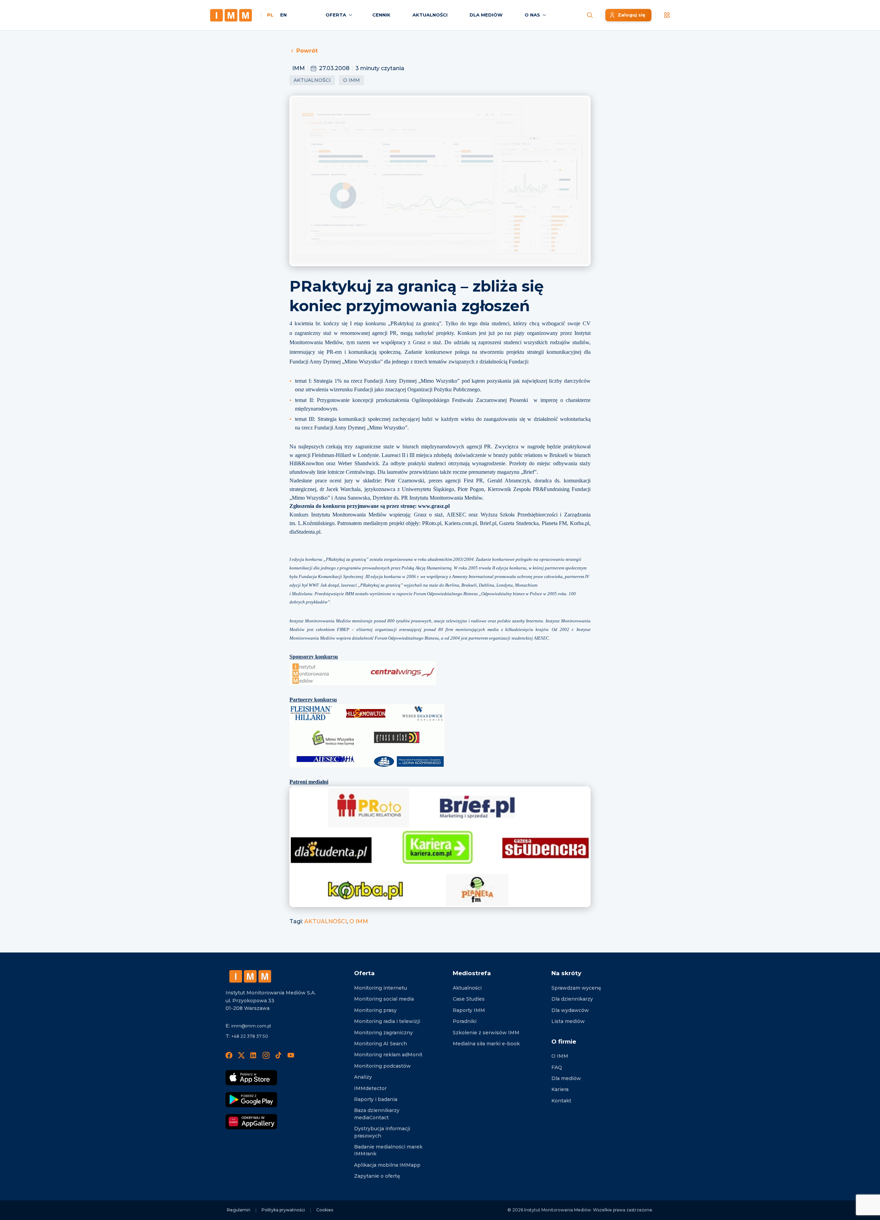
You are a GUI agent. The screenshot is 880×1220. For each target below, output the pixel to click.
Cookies (324, 1209)
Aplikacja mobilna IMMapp (387, 1165)
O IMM (351, 80)
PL (270, 15)
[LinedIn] (253, 1055)
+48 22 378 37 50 (249, 1036)
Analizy (363, 1077)
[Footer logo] (250, 976)
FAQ (556, 1067)
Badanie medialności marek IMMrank (388, 1150)
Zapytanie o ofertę (377, 1176)
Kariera (560, 1089)
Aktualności (312, 80)
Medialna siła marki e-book (486, 1044)
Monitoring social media (384, 999)
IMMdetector (370, 1088)
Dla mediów (566, 1078)
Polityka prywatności (283, 1209)
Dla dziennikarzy (572, 999)
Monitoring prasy (375, 1010)
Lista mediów (568, 1021)
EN (283, 15)
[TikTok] (278, 1055)
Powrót (307, 50)
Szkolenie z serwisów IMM (486, 1033)
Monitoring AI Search (380, 1044)
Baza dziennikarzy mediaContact (376, 1113)
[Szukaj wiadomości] (590, 15)
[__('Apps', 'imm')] (667, 15)
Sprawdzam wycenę (576, 988)
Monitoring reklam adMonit (388, 1055)
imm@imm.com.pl (251, 1025)
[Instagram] (266, 1055)
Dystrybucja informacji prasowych (382, 1132)
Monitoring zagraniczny (383, 1033)
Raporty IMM (469, 1010)
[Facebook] (229, 1055)
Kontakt (561, 1101)
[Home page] (231, 15)
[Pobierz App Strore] (251, 1077)
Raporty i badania (375, 1099)
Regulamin (238, 1209)
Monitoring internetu (380, 988)
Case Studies (469, 999)
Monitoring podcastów (382, 1066)
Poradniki (464, 1021)
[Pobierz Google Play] (251, 1099)
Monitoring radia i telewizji (387, 1021)
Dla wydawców (570, 1010)
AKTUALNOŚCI (325, 921)
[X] (241, 1055)
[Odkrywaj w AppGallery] (251, 1121)
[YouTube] (290, 1055)
